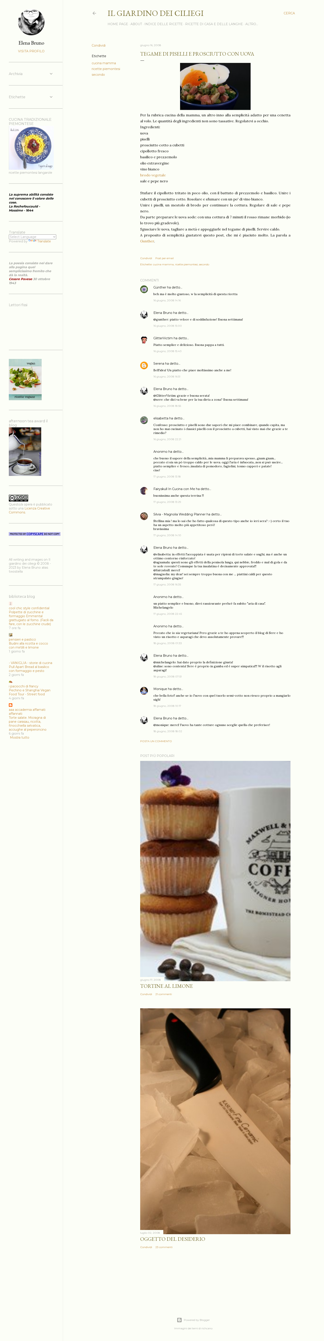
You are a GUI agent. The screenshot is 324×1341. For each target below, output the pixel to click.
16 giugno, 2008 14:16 (167, 300)
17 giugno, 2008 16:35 (167, 584)
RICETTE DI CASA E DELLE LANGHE (214, 24)
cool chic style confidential (29, 608)
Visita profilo (31, 51)
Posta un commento (156, 741)
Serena (158, 364)
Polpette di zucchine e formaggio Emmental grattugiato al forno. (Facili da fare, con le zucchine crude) (31, 618)
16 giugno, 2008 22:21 (167, 439)
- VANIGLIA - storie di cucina (30, 663)
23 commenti (164, 1247)
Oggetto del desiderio (172, 1238)
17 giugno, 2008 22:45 (167, 613)
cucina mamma (104, 63)
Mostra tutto (19, 737)
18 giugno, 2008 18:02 (167, 731)
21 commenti (163, 994)
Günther (159, 287)
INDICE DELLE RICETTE (163, 24)
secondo (98, 75)
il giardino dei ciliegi (156, 13)
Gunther (147, 241)
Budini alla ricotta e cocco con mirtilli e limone (28, 645)
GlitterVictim (163, 338)
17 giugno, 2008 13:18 (167, 476)
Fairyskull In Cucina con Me (174, 489)
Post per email (164, 258)
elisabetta (160, 418)
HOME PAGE (118, 24)
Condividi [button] (99, 45)
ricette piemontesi (106, 69)
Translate (44, 241)
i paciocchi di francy (23, 686)
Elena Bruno (162, 313)
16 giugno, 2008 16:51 (166, 376)
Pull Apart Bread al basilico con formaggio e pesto (29, 669)
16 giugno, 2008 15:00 (167, 325)
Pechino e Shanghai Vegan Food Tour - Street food (29, 692)
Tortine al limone (166, 986)
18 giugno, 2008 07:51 (167, 676)
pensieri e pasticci (22, 639)
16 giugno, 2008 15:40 (167, 351)
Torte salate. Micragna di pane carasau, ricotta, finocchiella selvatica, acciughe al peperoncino (28, 724)
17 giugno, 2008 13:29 (167, 502)
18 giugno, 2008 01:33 (167, 643)
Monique (160, 689)
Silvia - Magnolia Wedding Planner (179, 514)
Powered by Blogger (197, 1320)
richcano (206, 1328)
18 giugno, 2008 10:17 (167, 705)
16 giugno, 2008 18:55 (167, 405)
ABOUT (136, 24)
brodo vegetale (153, 175)
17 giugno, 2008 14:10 (167, 535)
